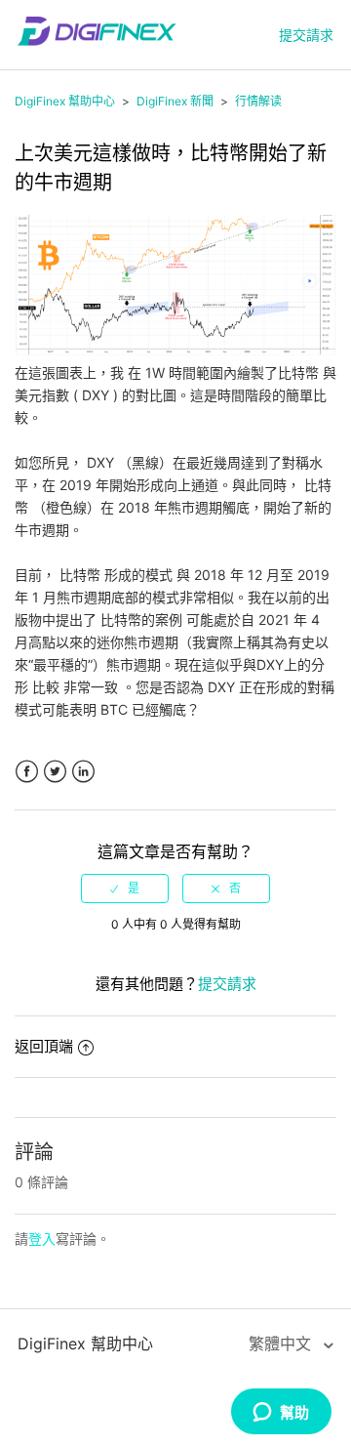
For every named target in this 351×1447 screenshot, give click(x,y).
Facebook (27, 772)
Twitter (55, 772)
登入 (42, 1238)
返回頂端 (44, 1046)
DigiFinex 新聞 (175, 101)
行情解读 (258, 101)
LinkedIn (83, 772)
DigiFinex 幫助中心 (65, 101)
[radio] (125, 888)
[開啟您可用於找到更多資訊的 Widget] (281, 1412)
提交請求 (306, 34)
